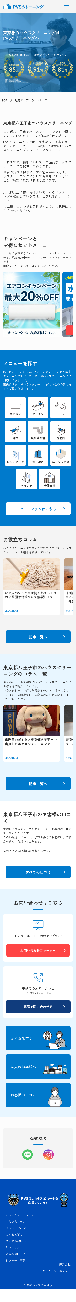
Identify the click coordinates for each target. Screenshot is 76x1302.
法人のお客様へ (16, 1241)
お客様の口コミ (16, 1254)
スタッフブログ (16, 1228)
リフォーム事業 (16, 1260)
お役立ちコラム (16, 1222)
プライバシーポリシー (56, 1271)
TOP (4, 100)
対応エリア (22, 100)
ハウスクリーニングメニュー (24, 1215)
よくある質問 (14, 1235)
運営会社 (65, 1264)
